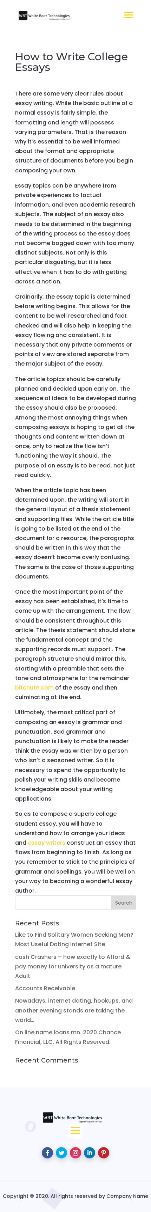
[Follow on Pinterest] (103, 1152)
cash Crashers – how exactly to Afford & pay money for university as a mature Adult (72, 966)
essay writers (46, 843)
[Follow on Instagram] (75, 1152)
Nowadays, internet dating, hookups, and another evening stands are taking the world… (74, 1010)
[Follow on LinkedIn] (89, 1152)
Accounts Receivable (45, 988)
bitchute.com (34, 688)
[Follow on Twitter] (61, 1152)
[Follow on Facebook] (47, 1152)
